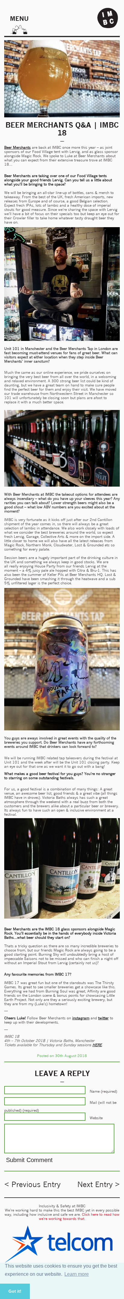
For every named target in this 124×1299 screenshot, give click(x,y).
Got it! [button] (14, 1291)
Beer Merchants (17, 147)
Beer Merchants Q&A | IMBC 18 (62, 129)
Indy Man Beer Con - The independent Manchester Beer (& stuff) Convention (108, 18)
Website (96, 1117)
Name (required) (103, 1091)
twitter (103, 1018)
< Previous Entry (32, 1184)
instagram (80, 1018)
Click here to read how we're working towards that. (79, 1216)
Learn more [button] (76, 1274)
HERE (97, 1045)
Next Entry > (98, 1184)
